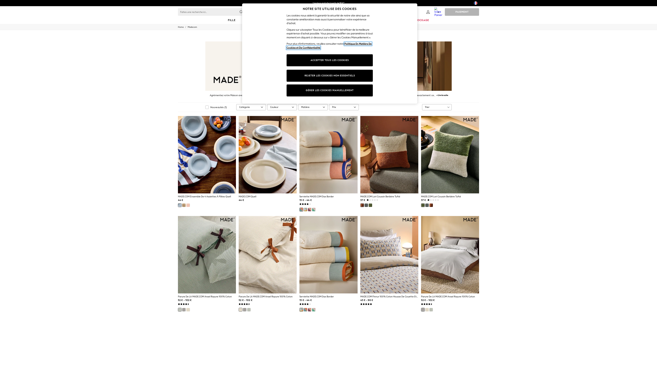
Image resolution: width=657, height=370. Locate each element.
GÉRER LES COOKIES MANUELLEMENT (330, 90)
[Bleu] (180, 205)
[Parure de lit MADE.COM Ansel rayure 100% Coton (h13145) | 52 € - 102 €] (450, 254)
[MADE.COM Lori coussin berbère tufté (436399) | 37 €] (389, 154)
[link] (428, 12)
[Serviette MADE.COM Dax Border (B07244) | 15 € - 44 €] (328, 154)
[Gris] (184, 309)
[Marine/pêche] (301, 209)
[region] (329, 53)
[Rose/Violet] (309, 209)
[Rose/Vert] (313, 209)
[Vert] (370, 205)
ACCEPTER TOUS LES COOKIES (330, 60)
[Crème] (184, 205)
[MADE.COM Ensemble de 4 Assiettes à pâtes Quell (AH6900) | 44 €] (207, 154)
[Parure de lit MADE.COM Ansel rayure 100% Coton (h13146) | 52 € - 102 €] (268, 254)
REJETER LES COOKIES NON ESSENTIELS (330, 75)
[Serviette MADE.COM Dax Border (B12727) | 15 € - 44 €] (328, 254)
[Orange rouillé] (362, 205)
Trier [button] (427, 107)
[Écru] (188, 309)
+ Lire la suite (442, 95)
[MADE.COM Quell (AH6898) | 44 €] (268, 154)
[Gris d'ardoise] (366, 205)
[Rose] (188, 205)
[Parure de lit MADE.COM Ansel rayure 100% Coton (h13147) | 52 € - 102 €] (207, 254)
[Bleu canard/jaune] (305, 209)
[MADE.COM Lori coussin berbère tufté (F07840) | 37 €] (450, 154)
